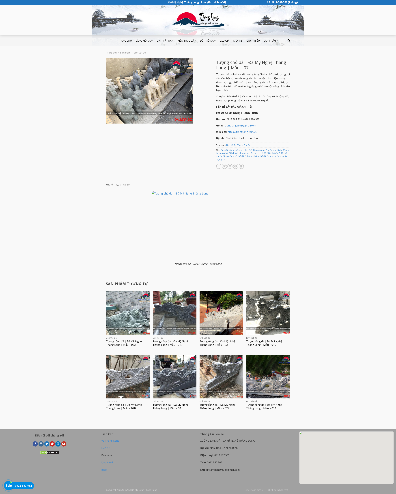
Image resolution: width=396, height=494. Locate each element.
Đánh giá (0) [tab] (123, 185)
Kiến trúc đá (186, 40)
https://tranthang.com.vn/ (242, 132)
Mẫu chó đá (272, 153)
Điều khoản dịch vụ (254, 489)
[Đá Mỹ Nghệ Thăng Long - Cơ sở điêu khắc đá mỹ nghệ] (198, 19)
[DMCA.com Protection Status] (49, 452)
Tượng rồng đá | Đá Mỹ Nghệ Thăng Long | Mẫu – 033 (124, 343)
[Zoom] (110, 120)
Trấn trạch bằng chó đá (255, 156)
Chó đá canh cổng (256, 150)
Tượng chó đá (273, 156)
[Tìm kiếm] (289, 41)
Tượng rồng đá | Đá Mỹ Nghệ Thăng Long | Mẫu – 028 (124, 406)
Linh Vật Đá (140, 52)
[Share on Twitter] (224, 166)
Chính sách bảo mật (278, 489)
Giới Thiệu (253, 40)
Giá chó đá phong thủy (239, 153)
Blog (104, 469)
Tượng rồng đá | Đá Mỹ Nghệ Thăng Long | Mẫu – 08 (171, 406)
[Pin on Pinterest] (235, 166)
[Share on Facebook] (218, 166)
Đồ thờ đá (207, 40)
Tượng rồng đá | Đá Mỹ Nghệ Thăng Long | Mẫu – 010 (264, 343)
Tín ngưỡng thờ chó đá (233, 156)
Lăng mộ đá (143, 40)
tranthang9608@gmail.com (240, 125)
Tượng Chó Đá (243, 145)
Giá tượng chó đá (258, 153)
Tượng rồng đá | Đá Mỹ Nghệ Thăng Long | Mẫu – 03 (217, 343)
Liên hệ (237, 40)
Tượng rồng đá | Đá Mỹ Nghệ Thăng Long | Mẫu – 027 (217, 406)
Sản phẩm (270, 40)
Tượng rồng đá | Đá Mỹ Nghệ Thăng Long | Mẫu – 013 (171, 343)
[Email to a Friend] (229, 166)
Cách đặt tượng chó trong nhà (234, 150)
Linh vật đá (164, 40)
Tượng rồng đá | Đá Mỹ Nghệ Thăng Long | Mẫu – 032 (264, 406)
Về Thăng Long (110, 440)
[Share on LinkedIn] (241, 166)
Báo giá (224, 40)
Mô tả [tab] (109, 185)
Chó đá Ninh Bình (274, 150)
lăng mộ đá (107, 462)
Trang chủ (125, 40)
